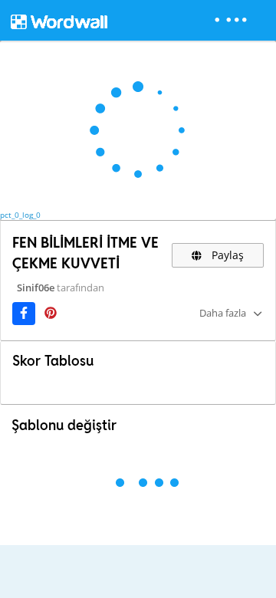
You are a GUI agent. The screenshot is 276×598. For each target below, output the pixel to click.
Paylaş (226, 255)
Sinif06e (35, 287)
